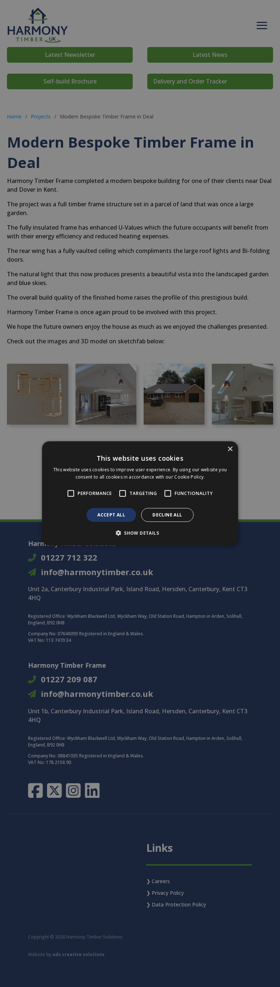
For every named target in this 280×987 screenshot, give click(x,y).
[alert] (140, 493)
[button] (140, 533)
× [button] (230, 449)
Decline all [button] (167, 515)
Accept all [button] (111, 515)
